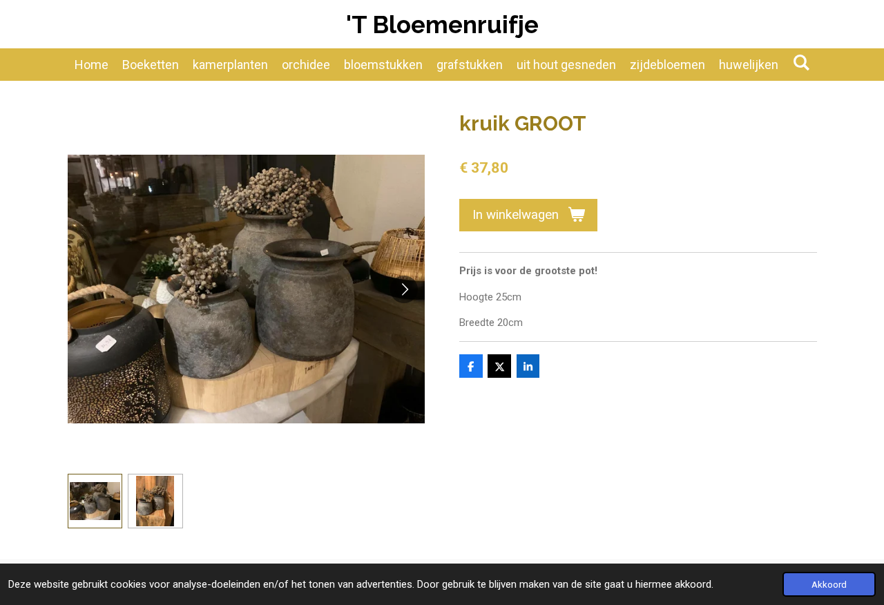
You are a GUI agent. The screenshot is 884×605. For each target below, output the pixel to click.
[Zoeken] (800, 62)
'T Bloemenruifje (442, 24)
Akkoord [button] (829, 584)
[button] (95, 501)
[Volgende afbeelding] (404, 289)
